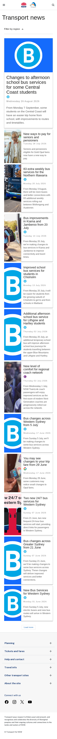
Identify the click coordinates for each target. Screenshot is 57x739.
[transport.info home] (28, 5)
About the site (12, 683)
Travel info (10, 667)
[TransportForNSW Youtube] (30, 702)
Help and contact (14, 659)
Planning (9, 643)
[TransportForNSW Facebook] (6, 702)
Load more (28, 627)
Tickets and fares (14, 651)
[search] (53, 5)
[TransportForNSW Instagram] (14, 702)
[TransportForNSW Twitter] (22, 702)
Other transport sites (16, 675)
